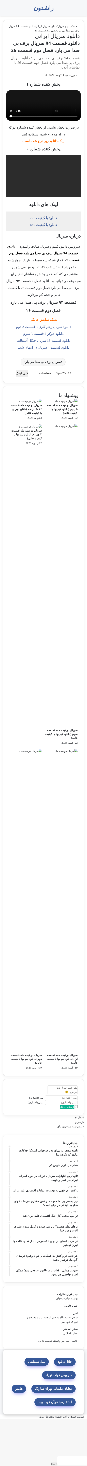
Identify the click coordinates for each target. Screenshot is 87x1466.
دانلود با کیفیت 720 (43, 218)
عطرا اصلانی (70, 1329)
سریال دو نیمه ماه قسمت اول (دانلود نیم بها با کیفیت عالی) (62, 1059)
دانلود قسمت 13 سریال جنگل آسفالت (44, 341)
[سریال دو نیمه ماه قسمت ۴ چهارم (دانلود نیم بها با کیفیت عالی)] (30, 426)
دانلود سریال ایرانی (46, 26)
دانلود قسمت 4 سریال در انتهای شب (44, 347)
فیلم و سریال (64, 26)
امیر (75, 1313)
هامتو (18, 1388)
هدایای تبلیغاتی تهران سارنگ (53, 1388)
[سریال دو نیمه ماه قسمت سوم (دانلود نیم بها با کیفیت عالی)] (61, 575)
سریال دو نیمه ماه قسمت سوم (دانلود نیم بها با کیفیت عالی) (61, 734)
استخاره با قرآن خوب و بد (55, 1402)
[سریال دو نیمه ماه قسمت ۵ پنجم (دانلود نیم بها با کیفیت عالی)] (66, 401)
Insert (54, 1463)
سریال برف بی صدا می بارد (42, 362)
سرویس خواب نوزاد (59, 1375)
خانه (75, 26)
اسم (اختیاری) (36, 1097)
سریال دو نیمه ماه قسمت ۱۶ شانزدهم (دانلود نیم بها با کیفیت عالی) (26, 409)
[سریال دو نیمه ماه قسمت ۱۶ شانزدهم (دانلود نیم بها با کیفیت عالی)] (30, 401)
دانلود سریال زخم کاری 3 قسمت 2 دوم (43, 327)
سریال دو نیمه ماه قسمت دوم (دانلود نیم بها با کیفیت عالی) (26, 1059)
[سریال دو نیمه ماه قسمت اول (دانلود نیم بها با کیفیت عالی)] (61, 900)
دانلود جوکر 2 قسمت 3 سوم (43, 334)
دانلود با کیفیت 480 (43, 225)
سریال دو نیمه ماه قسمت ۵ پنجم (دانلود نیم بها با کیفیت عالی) (62, 409)
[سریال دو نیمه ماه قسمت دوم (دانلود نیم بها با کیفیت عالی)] (25, 900)
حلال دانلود (65, 1361)
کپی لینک (22, 373)
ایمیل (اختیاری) (36, 1102)
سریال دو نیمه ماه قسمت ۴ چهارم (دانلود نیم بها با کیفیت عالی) (26, 434)
